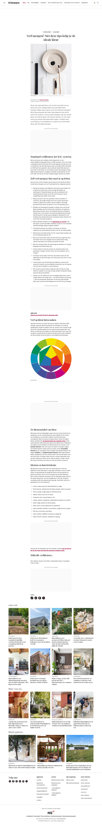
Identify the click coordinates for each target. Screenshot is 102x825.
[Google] (10, 781)
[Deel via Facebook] (39, 598)
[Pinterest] (23, 781)
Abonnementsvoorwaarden (69, 816)
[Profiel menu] (95, 3)
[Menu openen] (4, 3)
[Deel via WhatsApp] (35, 598)
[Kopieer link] (32, 598)
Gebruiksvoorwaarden (56, 816)
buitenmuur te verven (59, 221)
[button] (45, 816)
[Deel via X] (43, 598)
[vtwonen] (13, 3)
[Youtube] (20, 781)
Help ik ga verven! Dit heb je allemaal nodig (44, 315)
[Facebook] (13, 781)
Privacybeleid (36, 816)
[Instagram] (16, 781)
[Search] (98, 3)
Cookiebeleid (29, 816)
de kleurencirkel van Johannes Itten (54, 441)
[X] (26, 781)
